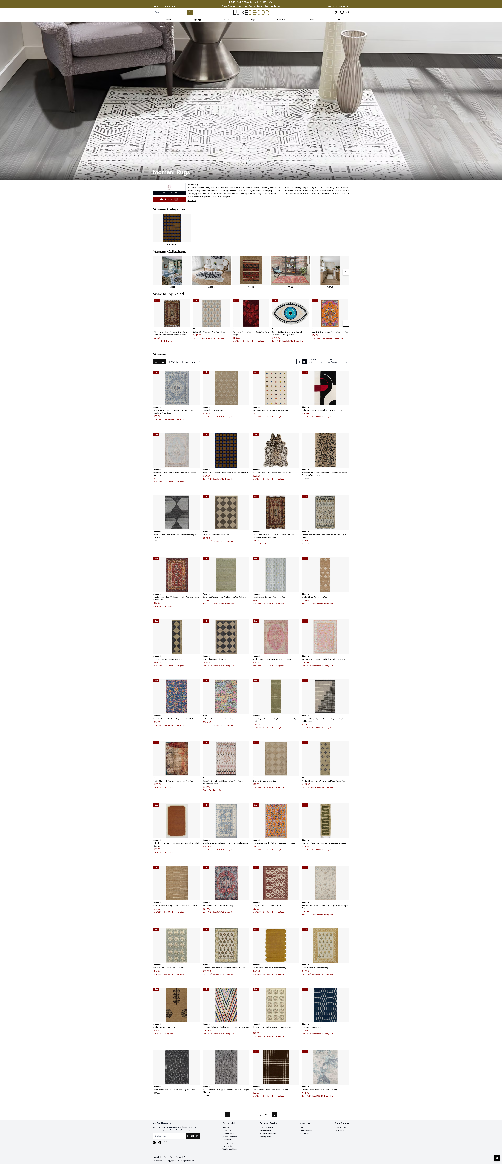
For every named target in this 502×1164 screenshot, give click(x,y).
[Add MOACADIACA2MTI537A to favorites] (296, 436)
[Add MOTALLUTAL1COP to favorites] (196, 807)
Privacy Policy (228, 1143)
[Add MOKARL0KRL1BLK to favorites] (345, 683)
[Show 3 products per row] (299, 361)
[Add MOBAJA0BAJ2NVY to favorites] (345, 991)
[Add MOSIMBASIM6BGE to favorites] (196, 991)
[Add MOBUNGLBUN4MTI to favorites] (246, 991)
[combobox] (170, 12)
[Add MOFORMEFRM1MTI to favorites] (296, 374)
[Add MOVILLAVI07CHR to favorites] (196, 499)
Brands (163, 26)
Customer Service (272, 6)
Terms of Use (227, 1146)
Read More (192, 200)
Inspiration (242, 6)
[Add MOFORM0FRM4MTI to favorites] (246, 436)
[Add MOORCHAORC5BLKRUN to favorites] (196, 623)
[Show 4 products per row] (304, 361)
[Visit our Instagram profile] (165, 1142)
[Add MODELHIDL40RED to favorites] (266, 303)
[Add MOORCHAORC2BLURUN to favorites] (345, 745)
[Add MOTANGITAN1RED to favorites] (196, 561)
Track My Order (306, 1130)
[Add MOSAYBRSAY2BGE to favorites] (246, 374)
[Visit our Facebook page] (160, 1142)
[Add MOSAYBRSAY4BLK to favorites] (246, 499)
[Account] (337, 12)
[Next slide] (346, 272)
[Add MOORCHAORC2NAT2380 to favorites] (345, 561)
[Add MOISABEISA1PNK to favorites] (296, 623)
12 (266, 1114)
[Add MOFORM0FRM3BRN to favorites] (296, 1053)
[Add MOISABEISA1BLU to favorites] (196, 436)
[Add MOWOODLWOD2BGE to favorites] (345, 436)
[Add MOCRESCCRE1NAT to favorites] (196, 869)
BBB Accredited (229, 1133)
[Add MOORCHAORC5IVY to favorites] (296, 745)
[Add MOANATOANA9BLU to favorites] (196, 374)
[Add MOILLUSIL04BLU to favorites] (345, 1053)
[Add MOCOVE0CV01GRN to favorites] (246, 561)
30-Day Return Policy (268, 1133)
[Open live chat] (497, 1158)
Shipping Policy (265, 1136)
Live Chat (330, 6)
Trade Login (339, 1130)
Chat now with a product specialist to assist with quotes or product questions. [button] (478, 1151)
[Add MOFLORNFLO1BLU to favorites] (196, 932)
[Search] (190, 12)
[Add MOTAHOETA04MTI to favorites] (246, 745)
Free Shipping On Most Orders (164, 6)
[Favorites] (342, 12)
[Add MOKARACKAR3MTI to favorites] (246, 869)
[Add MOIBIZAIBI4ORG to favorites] (296, 807)
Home (155, 26)
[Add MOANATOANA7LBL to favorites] (246, 807)
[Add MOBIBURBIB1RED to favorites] (296, 869)
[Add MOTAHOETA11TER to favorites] (187, 303)
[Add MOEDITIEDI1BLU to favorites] (227, 303)
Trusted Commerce (230, 1136)
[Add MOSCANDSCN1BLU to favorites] (296, 561)
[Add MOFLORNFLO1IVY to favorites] (296, 991)
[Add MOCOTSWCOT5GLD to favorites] (246, 932)
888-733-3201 (343, 6)
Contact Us (227, 1130)
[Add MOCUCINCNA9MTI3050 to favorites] (306, 303)
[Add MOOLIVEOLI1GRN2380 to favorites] (296, 683)
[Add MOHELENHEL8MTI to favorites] (246, 683)
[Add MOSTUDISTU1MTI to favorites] (196, 745)
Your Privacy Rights (230, 1149)
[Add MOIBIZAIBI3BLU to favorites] (196, 683)
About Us (226, 1127)
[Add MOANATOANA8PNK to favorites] (345, 623)
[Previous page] (227, 1114)
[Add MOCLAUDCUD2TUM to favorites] (296, 932)
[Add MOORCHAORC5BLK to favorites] (246, 623)
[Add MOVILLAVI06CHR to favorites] (246, 1053)
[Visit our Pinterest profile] (154, 1142)
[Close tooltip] (498, 1150)
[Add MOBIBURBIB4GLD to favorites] (345, 932)
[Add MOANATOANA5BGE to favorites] (345, 869)
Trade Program (228, 6)
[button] (347, 12)
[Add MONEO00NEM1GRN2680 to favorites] (345, 807)
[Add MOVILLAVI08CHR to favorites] (196, 1053)
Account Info (304, 1133)
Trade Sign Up (340, 1127)
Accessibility (227, 1139)
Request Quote (255, 6)
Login (302, 1127)
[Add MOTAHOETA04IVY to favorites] (345, 499)
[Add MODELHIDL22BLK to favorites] (345, 374)
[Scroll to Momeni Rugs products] (251, 101)
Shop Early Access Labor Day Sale (251, 2)
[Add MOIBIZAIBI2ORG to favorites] (345, 303)
